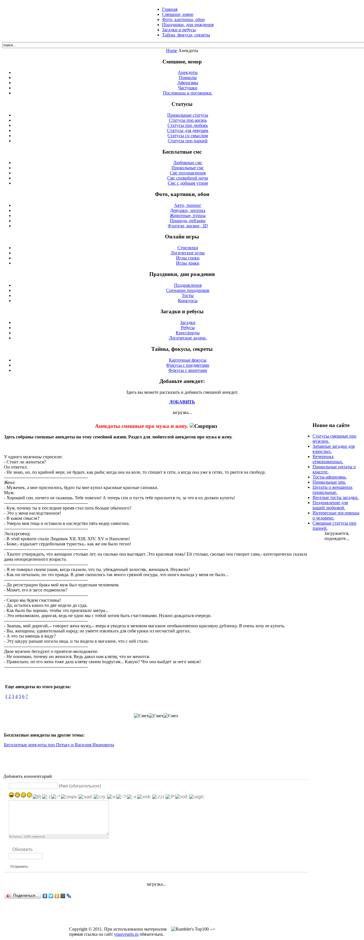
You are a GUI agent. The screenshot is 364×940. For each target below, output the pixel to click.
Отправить (19, 867)
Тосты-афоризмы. (330, 477)
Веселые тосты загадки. (336, 497)
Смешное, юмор (177, 14)
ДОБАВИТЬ (182, 401)
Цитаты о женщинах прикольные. (333, 490)
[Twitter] (51, 896)
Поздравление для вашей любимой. (330, 505)
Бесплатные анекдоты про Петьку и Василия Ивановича (59, 744)
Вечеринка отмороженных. (328, 459)
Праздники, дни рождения (188, 24)
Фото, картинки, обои (183, 19)
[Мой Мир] (63, 896)
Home (171, 50)
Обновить (22, 849)
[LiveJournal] (69, 896)
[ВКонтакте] (45, 896)
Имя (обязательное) (80, 786)
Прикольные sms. (329, 482)
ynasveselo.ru (126, 934)
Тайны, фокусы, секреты (186, 34)
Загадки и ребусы (179, 29)
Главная (169, 9)
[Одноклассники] (57, 896)
